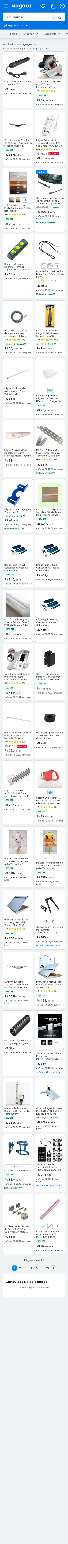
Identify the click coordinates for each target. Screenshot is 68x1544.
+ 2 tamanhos (18, 1166)
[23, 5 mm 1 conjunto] (46, 921)
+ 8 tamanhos (50, 1049)
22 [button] (48, 1268)
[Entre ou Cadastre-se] (62, 6)
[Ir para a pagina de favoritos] (42, 5)
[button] (54, 18)
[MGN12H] (50, 1042)
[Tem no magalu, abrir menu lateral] (6, 6)
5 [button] (37, 1268)
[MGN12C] (43, 1042)
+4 (24, 200)
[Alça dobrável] (53, 921)
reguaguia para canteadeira (34, 1287)
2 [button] (20, 1268)
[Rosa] (50, 266)
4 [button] (31, 1268)
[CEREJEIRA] (18, 200)
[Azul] (43, 266)
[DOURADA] (50, 1226)
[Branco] (11, 200)
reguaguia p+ (40, 48)
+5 (56, 1042)
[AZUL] (50, 390)
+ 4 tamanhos (50, 858)
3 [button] (26, 1268)
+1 (56, 266)
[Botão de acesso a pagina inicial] (24, 6)
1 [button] (14, 1268)
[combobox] (34, 17)
